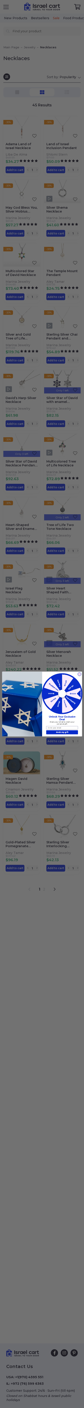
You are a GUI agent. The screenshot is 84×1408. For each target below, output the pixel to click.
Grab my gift (62, 732)
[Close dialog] (79, 674)
